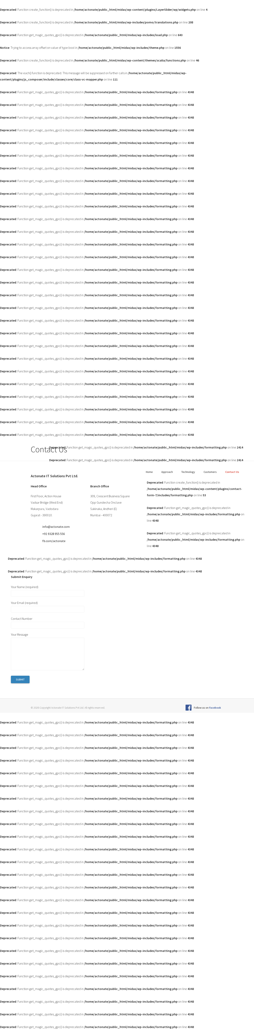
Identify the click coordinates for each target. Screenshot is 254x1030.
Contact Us (232, 472)
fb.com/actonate (53, 541)
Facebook (215, 707)
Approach (167, 472)
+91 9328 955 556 (53, 534)
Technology (188, 472)
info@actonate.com (56, 527)
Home (149, 472)
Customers (210, 472)
